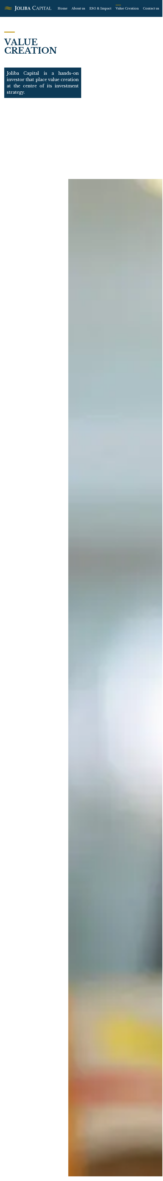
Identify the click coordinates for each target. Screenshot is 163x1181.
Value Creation (127, 8)
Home (62, 8)
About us (78, 8)
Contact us (151, 8)
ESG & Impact (100, 8)
